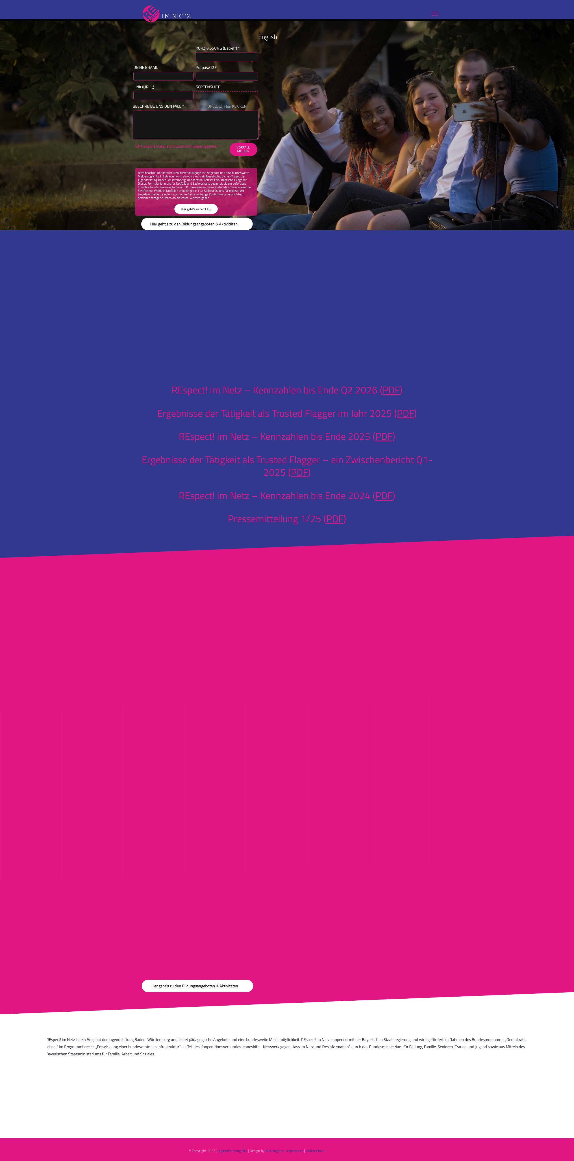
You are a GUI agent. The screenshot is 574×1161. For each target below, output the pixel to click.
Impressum (294, 1150)
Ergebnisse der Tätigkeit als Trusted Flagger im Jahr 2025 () (287, 413)
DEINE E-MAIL (145, 67)
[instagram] (404, 1150)
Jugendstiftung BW (232, 1150)
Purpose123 (206, 67)
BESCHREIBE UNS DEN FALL (158, 106)
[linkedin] (411, 1150)
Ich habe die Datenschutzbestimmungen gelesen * (177, 146)
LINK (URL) (143, 87)
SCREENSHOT (208, 87)
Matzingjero (274, 1150)
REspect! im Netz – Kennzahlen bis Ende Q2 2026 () (287, 389)
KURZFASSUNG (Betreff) (218, 48)
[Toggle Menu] (435, 14)
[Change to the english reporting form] (283, 36)
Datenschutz (315, 1150)
